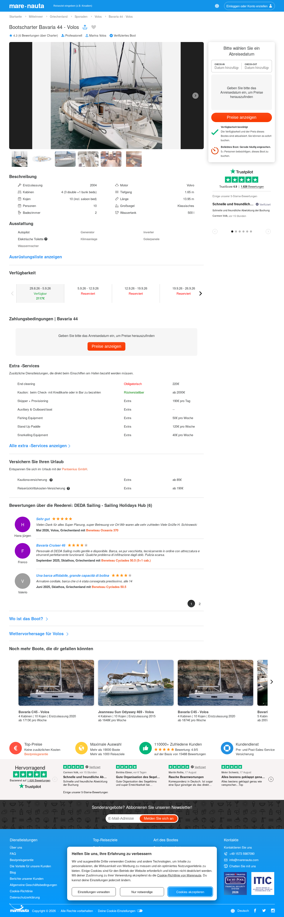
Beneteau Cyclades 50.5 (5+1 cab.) (126, 560)
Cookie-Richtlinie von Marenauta (179, 875)
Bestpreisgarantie (36, 754)
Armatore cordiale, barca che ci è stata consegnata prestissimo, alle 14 (84, 581)
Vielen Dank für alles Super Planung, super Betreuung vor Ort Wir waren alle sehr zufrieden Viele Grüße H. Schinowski (116, 524)
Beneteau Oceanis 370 (102, 530)
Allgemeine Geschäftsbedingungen (33, 884)
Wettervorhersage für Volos (37, 633)
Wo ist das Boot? (26, 618)
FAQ (13, 853)
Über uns (16, 847)
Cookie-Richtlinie (21, 891)
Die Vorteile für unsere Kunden (30, 866)
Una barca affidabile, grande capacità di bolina (72, 575)
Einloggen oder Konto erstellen (247, 6)
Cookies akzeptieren (190, 892)
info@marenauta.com (244, 860)
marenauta (26, 5)
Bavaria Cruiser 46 (50, 545)
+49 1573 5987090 (241, 853)
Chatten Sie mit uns (242, 866)
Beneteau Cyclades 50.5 (109, 586)
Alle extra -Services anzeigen (38, 445)
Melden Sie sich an (158, 818)
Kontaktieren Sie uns (238, 847)
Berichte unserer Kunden (26, 878)
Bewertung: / (180, 751)
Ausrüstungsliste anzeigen (35, 257)
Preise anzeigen (106, 346)
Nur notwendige (142, 892)
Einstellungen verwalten (94, 892)
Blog (13, 872)
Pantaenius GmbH (74, 469)
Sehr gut (43, 518)
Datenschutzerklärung (25, 897)
